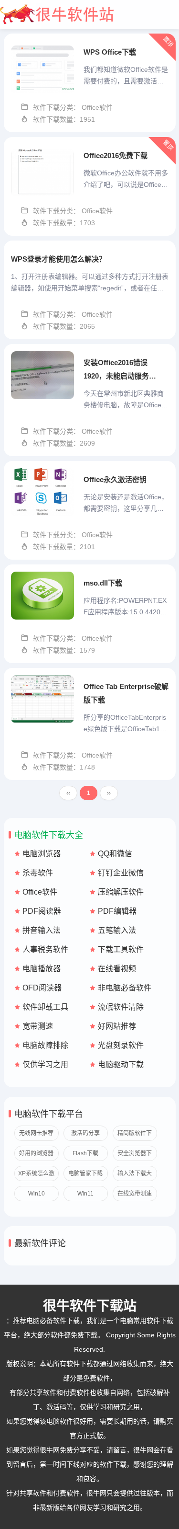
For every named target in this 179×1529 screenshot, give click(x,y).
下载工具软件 (121, 949)
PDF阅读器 (41, 911)
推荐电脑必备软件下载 (46, 1320)
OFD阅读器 (42, 988)
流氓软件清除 (121, 1007)
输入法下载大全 (134, 1175)
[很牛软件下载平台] (89, 14)
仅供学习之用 (45, 1064)
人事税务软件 (45, 949)
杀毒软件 (37, 873)
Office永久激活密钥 (115, 479)
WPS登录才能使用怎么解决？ (58, 259)
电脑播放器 (41, 969)
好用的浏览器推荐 (36, 1155)
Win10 (36, 1193)
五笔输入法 (117, 930)
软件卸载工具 (45, 1007)
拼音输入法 (41, 930)
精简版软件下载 (134, 1135)
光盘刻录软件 (121, 1045)
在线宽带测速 (134, 1193)
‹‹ (68, 793)
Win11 (85, 1193)
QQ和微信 (115, 854)
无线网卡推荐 (36, 1133)
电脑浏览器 (41, 854)
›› (109, 793)
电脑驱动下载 (121, 1064)
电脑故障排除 (45, 1045)
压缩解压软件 (121, 892)
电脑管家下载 (85, 1173)
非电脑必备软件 (124, 988)
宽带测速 (37, 1026)
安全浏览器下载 (134, 1155)
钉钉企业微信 (121, 873)
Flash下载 (85, 1153)
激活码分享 (85, 1133)
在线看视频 (117, 969)
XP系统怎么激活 (36, 1175)
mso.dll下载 (103, 583)
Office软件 (39, 892)
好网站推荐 (117, 1026)
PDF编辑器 (117, 911)
